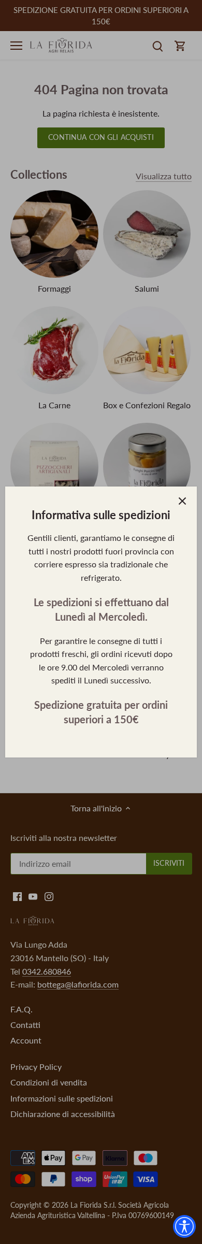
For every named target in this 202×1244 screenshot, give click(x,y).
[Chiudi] (182, 501)
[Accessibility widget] (184, 1226)
